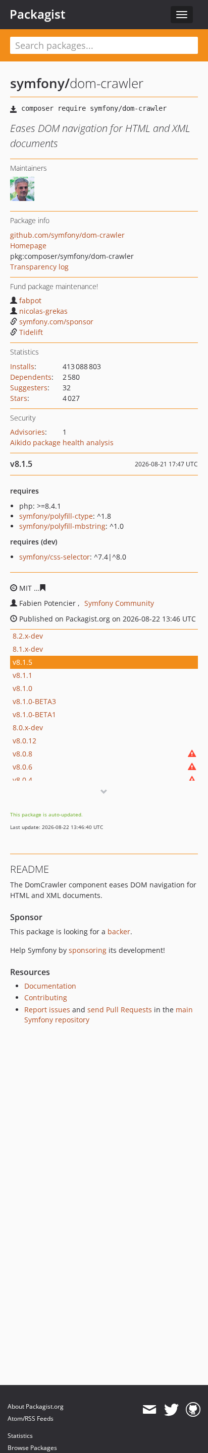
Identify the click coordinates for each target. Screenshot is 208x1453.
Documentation (50, 986)
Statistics (20, 1435)
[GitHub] (193, 1410)
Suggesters (28, 387)
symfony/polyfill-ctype (56, 516)
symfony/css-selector (54, 557)
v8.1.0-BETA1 (34, 714)
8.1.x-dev (28, 649)
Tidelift (31, 332)
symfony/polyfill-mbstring (62, 526)
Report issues (47, 1009)
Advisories (27, 432)
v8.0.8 (22, 753)
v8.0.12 (24, 740)
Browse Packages (32, 1447)
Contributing (45, 997)
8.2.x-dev (28, 636)
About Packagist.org (36, 1406)
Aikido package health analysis (62, 442)
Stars (18, 398)
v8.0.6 (22, 767)
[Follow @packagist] (171, 1410)
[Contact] (149, 1410)
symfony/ (40, 83)
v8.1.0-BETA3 (34, 701)
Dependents (30, 377)
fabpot (30, 300)
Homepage (28, 245)
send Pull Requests (119, 1009)
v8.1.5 (22, 662)
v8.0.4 (22, 780)
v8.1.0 (22, 688)
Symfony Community (119, 603)
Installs (22, 366)
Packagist (38, 14)
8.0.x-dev (28, 727)
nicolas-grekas (43, 311)
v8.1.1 (22, 675)
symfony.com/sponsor (56, 321)
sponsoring (88, 950)
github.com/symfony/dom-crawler (67, 235)
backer (119, 931)
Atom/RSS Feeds (31, 1418)
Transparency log (39, 266)
